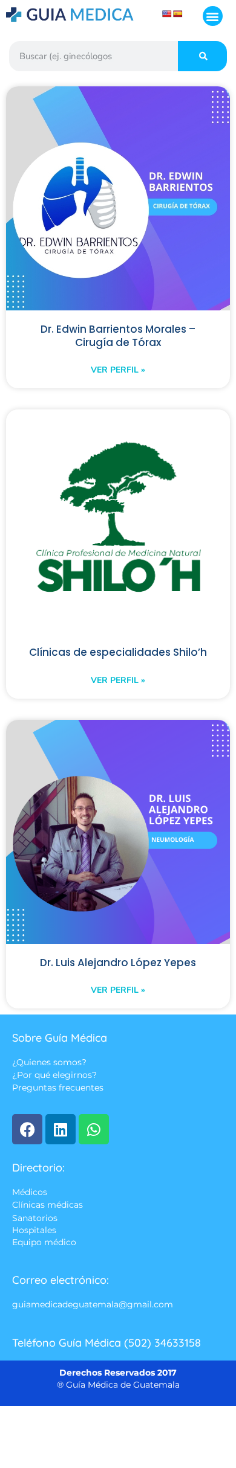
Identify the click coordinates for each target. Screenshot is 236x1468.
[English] (167, 14)
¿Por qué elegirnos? (54, 1075)
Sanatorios (34, 1218)
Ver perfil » (118, 370)
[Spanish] (178, 14)
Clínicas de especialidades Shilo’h (118, 652)
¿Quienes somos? (49, 1062)
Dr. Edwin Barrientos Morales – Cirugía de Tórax (118, 336)
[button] (213, 16)
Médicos (29, 1192)
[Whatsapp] (94, 1129)
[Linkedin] (60, 1129)
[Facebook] (27, 1129)
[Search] (202, 56)
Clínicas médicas (47, 1205)
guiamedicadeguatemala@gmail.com (92, 1305)
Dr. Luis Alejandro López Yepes (118, 962)
